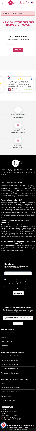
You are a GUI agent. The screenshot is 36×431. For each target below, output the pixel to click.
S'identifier (4, 337)
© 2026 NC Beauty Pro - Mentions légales (18, 429)
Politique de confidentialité (9, 392)
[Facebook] (15, 323)
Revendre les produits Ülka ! (11, 183)
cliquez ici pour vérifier (21, 427)
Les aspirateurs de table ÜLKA (10, 369)
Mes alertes (4, 346)
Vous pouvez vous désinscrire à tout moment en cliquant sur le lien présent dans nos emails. (16, 288)
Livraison (4, 383)
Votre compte (8, 329)
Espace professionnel (8, 400)
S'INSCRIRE (18, 293)
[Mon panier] (27, 3)
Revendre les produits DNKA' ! (12, 200)
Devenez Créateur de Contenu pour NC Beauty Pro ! (15, 221)
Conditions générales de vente (10, 387)
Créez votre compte (7, 341)
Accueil (18, 50)
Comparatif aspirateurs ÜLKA (10, 360)
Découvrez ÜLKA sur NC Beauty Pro (12, 356)
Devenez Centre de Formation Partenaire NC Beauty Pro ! (18, 242)
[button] (32, 2)
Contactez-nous (6, 396)
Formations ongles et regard (10, 373)
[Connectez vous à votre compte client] (24, 3)
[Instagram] (20, 323)
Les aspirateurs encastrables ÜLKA (12, 364)
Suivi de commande (7, 333)
